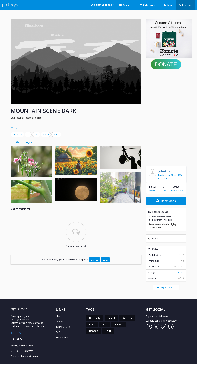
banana (93, 331)
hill (28, 134)
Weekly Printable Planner (23, 345)
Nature (180, 272)
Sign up (94, 259)
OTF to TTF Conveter (22, 350)
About (59, 316)
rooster (127, 318)
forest (56, 134)
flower (119, 324)
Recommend (62, 337)
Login (105, 259)
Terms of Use (63, 326)
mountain (17, 134)
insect (111, 318)
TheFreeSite (17, 333)
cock (92, 324)
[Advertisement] (166, 117)
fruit (108, 331)
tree (36, 134)
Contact (60, 321)
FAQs (58, 332)
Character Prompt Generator (25, 356)
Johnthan (165, 171)
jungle (46, 134)
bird (104, 324)
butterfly (94, 318)
